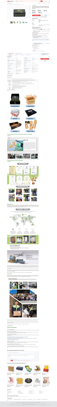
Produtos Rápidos (36, 402)
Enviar (11, 360)
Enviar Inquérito (36, 15)
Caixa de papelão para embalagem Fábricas (17, 399)
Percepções (39, 402)
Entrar (49, 1)
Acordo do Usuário (23, 402)
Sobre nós (17, 402)
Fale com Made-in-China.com (31, 402)
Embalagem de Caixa (39, 399)
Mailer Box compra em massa (44, 399)
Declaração (20, 402)
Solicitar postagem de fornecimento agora (26, 360)
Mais (7, 400)
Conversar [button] (46, 15)
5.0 (42, 54)
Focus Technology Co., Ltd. (27, 404)
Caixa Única (34, 399)
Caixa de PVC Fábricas (10, 399)
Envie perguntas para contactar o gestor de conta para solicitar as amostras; (15, 337)
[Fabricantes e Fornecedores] (10, 1)
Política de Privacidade (27, 402)
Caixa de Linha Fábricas (30, 399)
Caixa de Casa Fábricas (24, 399)
